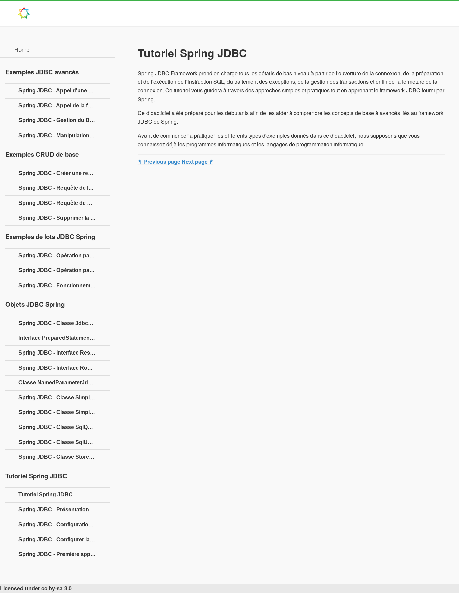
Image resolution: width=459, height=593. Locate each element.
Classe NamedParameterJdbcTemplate (64, 382)
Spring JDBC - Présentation (53, 509)
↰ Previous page (159, 161)
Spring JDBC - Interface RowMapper (64, 368)
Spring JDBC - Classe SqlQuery (58, 427)
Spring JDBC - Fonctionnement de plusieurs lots (64, 285)
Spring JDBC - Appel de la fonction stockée (64, 105)
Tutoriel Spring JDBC (45, 494)
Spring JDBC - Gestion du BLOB (59, 120)
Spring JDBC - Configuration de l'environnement (64, 524)
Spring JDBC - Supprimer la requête (64, 218)
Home (21, 49)
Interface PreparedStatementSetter (62, 338)
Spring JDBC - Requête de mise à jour (64, 203)
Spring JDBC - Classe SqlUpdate (60, 442)
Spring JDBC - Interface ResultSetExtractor (64, 353)
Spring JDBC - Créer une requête (60, 173)
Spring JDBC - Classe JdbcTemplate (64, 323)
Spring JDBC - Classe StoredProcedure (64, 457)
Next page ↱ (197, 161)
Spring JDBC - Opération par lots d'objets (64, 270)
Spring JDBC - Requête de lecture (61, 188)
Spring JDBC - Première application (63, 554)
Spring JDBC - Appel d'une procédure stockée (64, 91)
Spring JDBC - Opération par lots (60, 255)
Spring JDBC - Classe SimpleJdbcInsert (64, 397)
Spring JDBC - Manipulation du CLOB (64, 135)
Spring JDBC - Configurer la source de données (64, 539)
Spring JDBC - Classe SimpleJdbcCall (64, 412)
